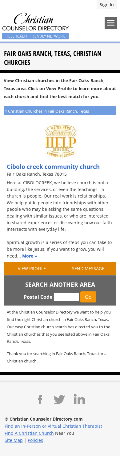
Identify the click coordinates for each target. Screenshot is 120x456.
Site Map (14, 440)
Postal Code (38, 297)
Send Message (88, 268)
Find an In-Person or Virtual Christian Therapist (53, 426)
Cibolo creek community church (53, 166)
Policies (35, 440)
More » (29, 256)
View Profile (32, 268)
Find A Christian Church (29, 433)
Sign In (107, 4)
